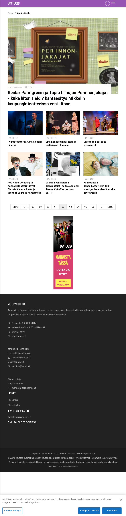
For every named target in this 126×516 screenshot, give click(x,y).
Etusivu (11, 13)
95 (86, 207)
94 (79, 207)
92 (64, 208)
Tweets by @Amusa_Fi (19, 417)
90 (49, 207)
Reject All (112, 510)
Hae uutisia (13, 400)
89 (41, 207)
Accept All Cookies (89, 510)
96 (94, 207)
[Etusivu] (14, 3)
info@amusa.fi (18, 336)
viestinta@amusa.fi (20, 366)
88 (34, 207)
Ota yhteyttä (14, 405)
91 (56, 207)
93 (71, 207)
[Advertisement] (63, 493)
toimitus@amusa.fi (20, 357)
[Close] (121, 499)
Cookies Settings (12, 510)
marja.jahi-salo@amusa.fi (23, 388)
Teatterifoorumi (15, 87)
